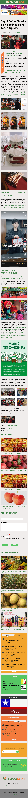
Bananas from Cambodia (11, 731)
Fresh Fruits (8, 17)
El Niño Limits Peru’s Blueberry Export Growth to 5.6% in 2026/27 (15, 659)
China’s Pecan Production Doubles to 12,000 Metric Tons (15, 653)
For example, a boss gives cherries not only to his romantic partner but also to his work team (14, 207)
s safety (11, 337)
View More (14, 739)
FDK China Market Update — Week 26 (11, 489)
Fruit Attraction (6, 689)
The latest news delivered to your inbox (13, 748)
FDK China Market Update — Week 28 (11, 453)
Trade (15, 425)
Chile (12, 428)
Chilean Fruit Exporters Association (13, 54)
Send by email (2, 68)
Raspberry (7, 735)
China (8, 428)
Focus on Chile (14, 697)
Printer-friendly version (2, 65)
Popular (19, 635)
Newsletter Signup (20, 785)
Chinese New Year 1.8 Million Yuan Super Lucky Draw (13, 328)
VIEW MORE (14, 671)
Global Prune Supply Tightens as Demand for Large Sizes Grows (14, 711)
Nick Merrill (14, 794)
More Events (14, 692)
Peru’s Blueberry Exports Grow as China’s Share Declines (14, 647)
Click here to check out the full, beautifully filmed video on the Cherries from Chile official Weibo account (13, 94)
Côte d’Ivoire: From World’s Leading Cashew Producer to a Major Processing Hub (14, 640)
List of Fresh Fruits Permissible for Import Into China (11, 765)
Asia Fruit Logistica (7, 683)
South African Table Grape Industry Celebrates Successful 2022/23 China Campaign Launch (13, 628)
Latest (7, 635)
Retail (12, 425)
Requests (19, 721)
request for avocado (10, 727)
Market (8, 425)
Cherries (15, 17)
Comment (4, 522)
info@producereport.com (9, 785)
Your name (4, 517)
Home (2, 17)
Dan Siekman (18, 32)
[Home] (15, 2)
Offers (7, 721)
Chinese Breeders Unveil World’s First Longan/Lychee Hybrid (11, 609)
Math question (5, 535)
